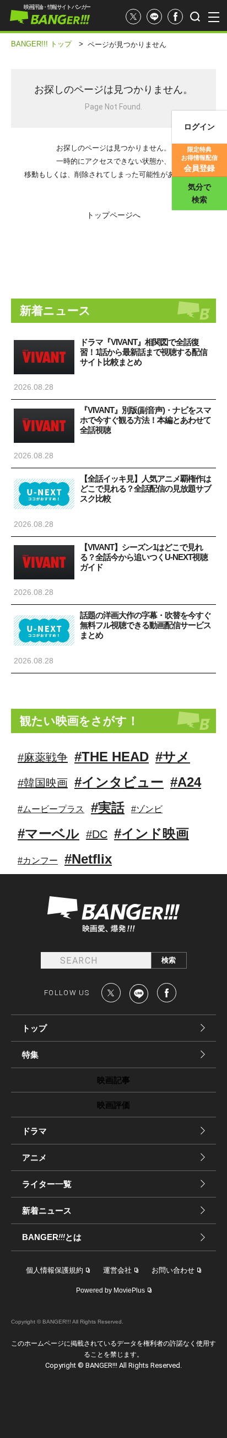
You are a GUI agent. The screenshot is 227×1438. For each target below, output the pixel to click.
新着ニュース (47, 1210)
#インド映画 (151, 833)
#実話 (108, 807)
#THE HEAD (111, 756)
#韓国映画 (43, 783)
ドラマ (34, 1131)
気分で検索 (199, 193)
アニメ (34, 1157)
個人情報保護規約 (54, 1270)
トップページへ (113, 215)
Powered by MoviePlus (110, 1290)
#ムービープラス (51, 809)
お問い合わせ (173, 1270)
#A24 (185, 782)
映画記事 (113, 1080)
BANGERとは (52, 1237)
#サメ (172, 756)
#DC (96, 834)
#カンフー (38, 860)
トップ (34, 1028)
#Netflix (88, 858)
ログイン (199, 126)
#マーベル (48, 833)
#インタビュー (119, 782)
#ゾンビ (147, 809)
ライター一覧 (47, 1184)
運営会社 (117, 1270)
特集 (30, 1054)
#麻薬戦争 (43, 757)
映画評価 (113, 1105)
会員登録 (199, 159)
